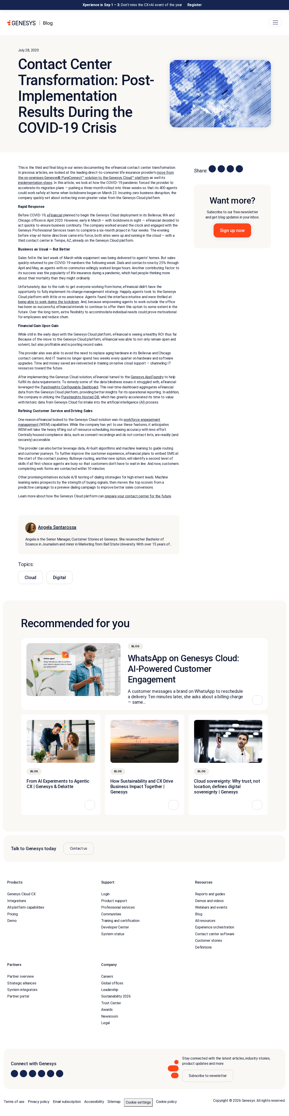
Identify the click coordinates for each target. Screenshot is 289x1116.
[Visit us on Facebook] (41, 1073)
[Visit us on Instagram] (23, 1073)
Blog (198, 914)
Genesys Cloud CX (21, 894)
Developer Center (115, 927)
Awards (107, 1010)
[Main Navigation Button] (275, 22)
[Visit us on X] (32, 1073)
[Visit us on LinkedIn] (14, 1073)
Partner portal (18, 996)
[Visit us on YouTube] (50, 1073)
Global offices (112, 983)
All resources (205, 921)
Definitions (203, 947)
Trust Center (111, 1003)
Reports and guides (210, 894)
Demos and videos (209, 901)
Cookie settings (138, 1102)
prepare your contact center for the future (138, 496)
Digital (59, 577)
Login (105, 894)
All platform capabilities (25, 907)
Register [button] (194, 5)
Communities (111, 914)
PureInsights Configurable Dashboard (69, 387)
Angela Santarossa (57, 527)
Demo (11, 921)
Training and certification (120, 921)
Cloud (30, 577)
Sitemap (114, 1102)
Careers (107, 976)
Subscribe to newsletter (208, 1076)
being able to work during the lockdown (48, 302)
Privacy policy (38, 1102)
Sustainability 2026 (116, 996)
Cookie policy (166, 1102)
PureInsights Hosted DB (80, 397)
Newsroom (109, 1016)
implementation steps (35, 183)
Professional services (118, 907)
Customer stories (208, 940)
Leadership (109, 990)
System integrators (22, 990)
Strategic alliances (21, 983)
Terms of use (14, 1102)
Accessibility (94, 1102)
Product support (114, 901)
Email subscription (67, 1102)
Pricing (12, 914)
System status (112, 934)
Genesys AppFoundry (147, 377)
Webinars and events (211, 907)
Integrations (16, 901)
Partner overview (20, 976)
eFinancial (54, 215)
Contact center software (214, 934)
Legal (105, 1023)
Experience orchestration (214, 927)
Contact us (78, 848)
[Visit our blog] (59, 1073)
